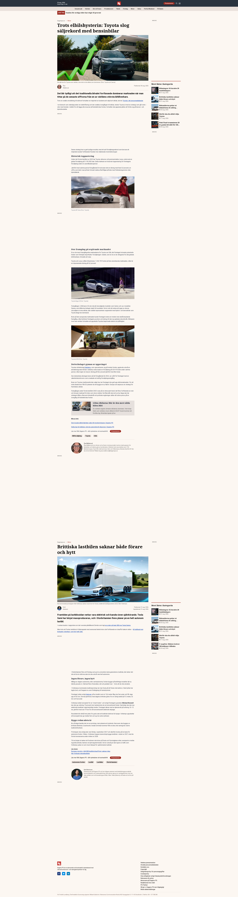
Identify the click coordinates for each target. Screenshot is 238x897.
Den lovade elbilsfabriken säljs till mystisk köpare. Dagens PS (92, 423)
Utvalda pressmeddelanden (149, 865)
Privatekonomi (108, 9)
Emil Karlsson (88, 769)
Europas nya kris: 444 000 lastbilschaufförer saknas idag (90, 751)
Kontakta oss (145, 867)
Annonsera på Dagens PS (149, 880)
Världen (87, 9)
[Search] (176, 3)
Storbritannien (112, 762)
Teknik (118, 9)
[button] (102, 192)
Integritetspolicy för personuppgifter (152, 871)
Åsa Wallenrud (88, 443)
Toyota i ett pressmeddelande (133, 101)
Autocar (88, 694)
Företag (125, 9)
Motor (133, 9)
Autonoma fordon (78, 762)
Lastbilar (100, 762)
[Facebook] (59, 873)
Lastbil (91, 762)
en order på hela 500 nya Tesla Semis (118, 625)
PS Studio (160, 9)
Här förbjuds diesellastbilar (80, 753)
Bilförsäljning (77, 436)
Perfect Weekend (149, 9)
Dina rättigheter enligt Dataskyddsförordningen (156, 876)
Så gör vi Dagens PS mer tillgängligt (152, 887)
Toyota (87, 436)
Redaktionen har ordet (148, 883)
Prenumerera (169, 3)
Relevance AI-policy (147, 878)
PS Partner (144, 885)
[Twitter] (63, 873)
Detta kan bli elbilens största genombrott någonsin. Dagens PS (92, 427)
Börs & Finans (97, 9)
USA (95, 436)
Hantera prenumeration (148, 863)
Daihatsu (88, 367)
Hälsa (139, 9)
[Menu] (179, 3)
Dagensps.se (61, 20)
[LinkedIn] (68, 873)
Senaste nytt (78, 9)
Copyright (144, 869)
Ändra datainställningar (148, 889)
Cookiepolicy (145, 874)
